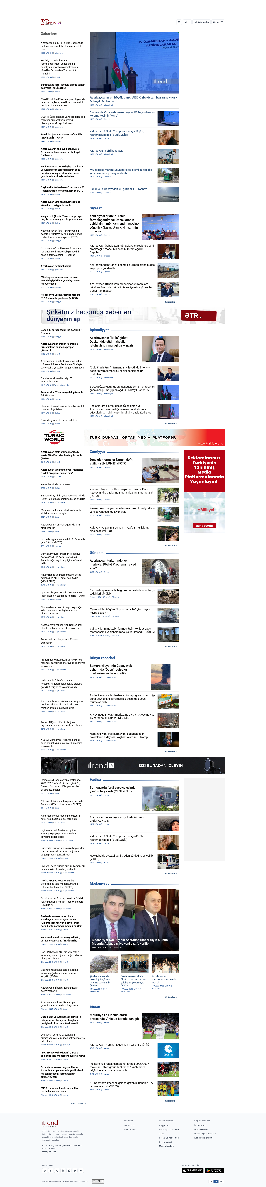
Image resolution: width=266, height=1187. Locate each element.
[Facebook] (50, 1170)
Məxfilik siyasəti (201, 1130)
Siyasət (96, 208)
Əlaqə (161, 1134)
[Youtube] (62, 1170)
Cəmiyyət (97, 452)
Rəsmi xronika (130, 1130)
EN (211, 1181)
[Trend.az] (51, 22)
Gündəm (97, 553)
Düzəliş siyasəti (165, 1142)
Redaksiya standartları (169, 1138)
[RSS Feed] (81, 1170)
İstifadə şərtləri (200, 1125)
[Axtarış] (179, 22)
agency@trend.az (49, 1152)
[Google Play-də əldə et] (214, 1170)
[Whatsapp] (44, 1170)
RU (221, 1181)
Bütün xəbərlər (171, 302)
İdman (95, 1007)
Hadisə (95, 780)
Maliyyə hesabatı (166, 1146)
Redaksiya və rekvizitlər (169, 1130)
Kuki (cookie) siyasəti (203, 1138)
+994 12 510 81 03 (49, 1149)
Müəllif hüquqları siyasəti (205, 1134)
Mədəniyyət (99, 883)
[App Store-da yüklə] (193, 1170)
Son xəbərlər (129, 1125)
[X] (56, 1170)
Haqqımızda (164, 1125)
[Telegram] (68, 1170)
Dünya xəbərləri (102, 658)
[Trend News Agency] (50, 1123)
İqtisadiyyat (99, 330)
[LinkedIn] (75, 1170)
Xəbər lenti (49, 34)
